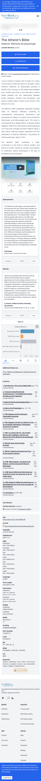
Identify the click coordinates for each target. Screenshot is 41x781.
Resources (11, 192)
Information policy (27, 714)
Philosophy (5, 36)
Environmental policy (27, 724)
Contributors (29, 192)
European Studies (7, 34)
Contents (20, 192)
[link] (9, 16)
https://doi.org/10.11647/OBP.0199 (14, 519)
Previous (8, 261)
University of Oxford (9, 627)
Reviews (20, 185)
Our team (4, 740)
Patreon (23, 740)
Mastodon (24, 755)
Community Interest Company (31, 689)
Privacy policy (25, 709)
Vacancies (4, 745)
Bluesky (23, 750)
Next (33, 261)
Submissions (5, 719)
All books (4, 709)
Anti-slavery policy (26, 719)
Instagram (24, 745)
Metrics (30, 185)
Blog (22, 735)
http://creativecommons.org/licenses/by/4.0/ (19, 526)
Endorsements (11, 185)
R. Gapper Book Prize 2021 (20, 74)
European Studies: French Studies (25, 34)
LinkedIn (23, 760)
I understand (7, 778)
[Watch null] (20, 167)
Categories (4, 714)
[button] (37, 6)
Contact (4, 735)
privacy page (6, 772)
